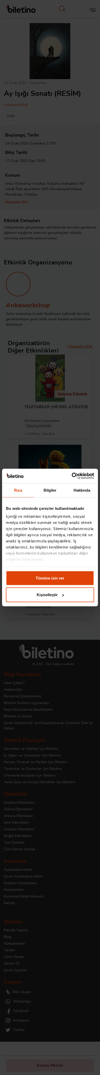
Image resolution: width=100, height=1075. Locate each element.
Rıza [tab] (18, 490)
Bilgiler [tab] (50, 490)
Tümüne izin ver (50, 578)
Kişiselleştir (47, 595)
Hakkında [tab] (82, 490)
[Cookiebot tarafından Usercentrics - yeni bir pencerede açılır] (72, 476)
